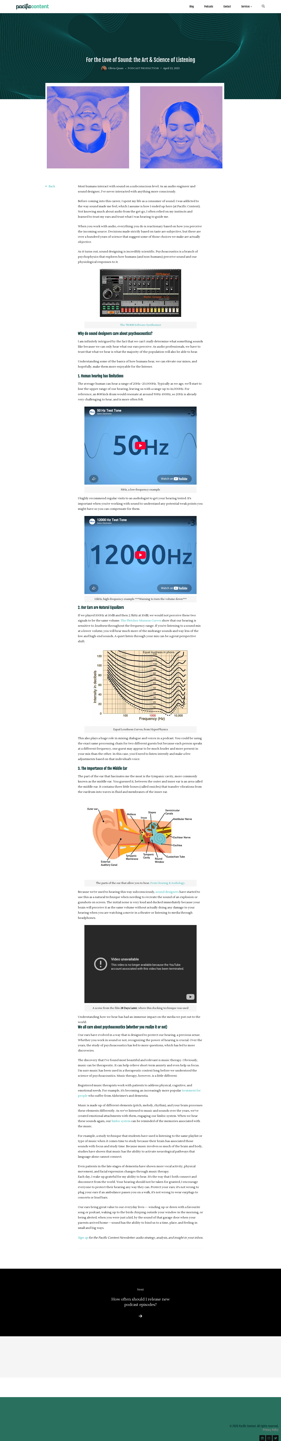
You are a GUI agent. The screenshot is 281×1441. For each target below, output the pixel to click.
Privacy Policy (271, 1430)
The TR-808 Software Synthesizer (140, 325)
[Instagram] (269, 1438)
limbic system (121, 1121)
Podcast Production (143, 68)
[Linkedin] (262, 1438)
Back (52, 186)
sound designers (167, 892)
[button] (140, 839)
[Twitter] (276, 1438)
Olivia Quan (115, 68)
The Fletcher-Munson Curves (141, 620)
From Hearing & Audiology (167, 883)
